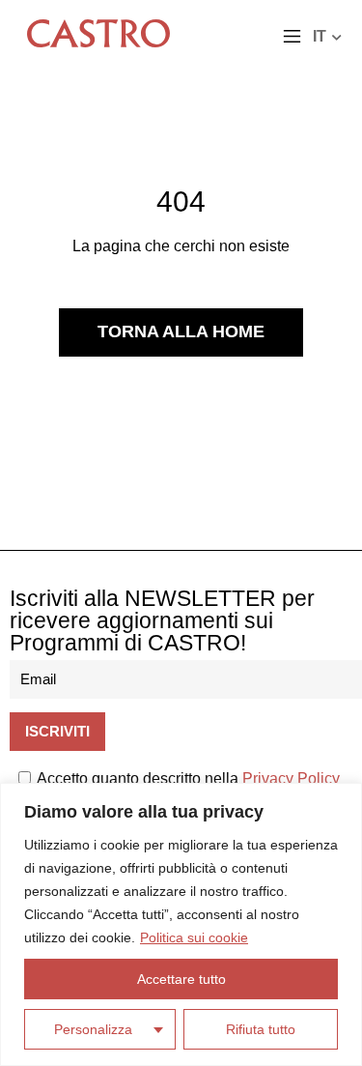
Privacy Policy (291, 778)
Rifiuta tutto (260, 1029)
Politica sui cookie (194, 937)
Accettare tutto (181, 979)
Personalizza (93, 1029)
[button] (292, 38)
